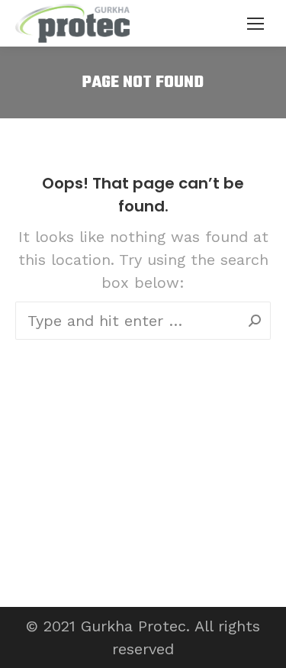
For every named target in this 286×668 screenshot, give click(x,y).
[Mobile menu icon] (255, 23)
